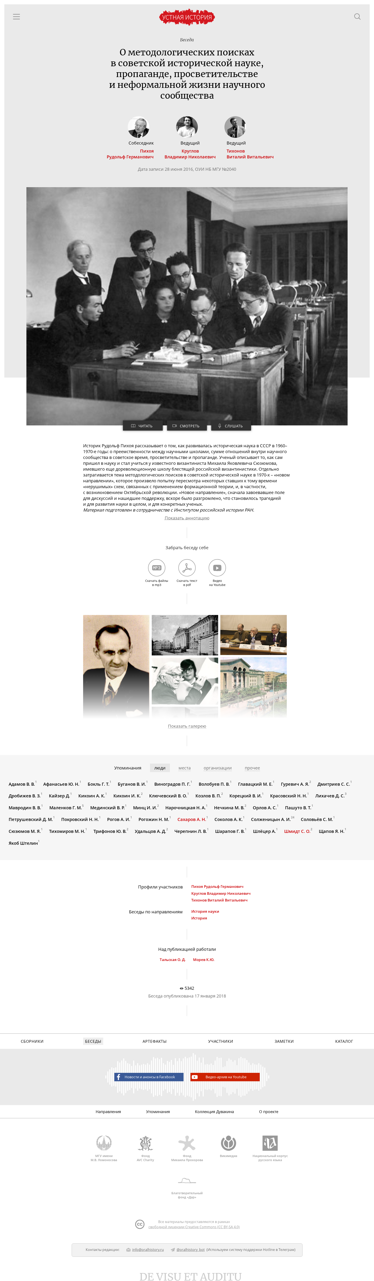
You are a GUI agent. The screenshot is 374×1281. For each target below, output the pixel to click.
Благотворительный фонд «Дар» (187, 1195)
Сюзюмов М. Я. (25, 831)
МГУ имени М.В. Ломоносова (104, 1158)
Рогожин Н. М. (154, 819)
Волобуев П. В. (214, 784)
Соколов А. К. (228, 819)
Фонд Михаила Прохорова (187, 1158)
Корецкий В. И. (245, 796)
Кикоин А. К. (91, 796)
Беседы (93, 1041)
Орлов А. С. (265, 807)
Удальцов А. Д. (150, 831)
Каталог (344, 1041)
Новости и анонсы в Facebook (150, 1077)
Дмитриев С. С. (334, 784)
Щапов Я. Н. (332, 831)
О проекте (268, 1111)
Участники (220, 1041)
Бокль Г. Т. (99, 784)
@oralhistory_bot (191, 1249)
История (199, 918)
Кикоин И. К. (127, 796)
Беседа (187, 39)
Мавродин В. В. (25, 807)
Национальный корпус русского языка (270, 1158)
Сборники (32, 1041)
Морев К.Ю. (203, 959)
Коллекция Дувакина (214, 1111)
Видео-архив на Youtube (226, 1077)
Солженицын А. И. (271, 819)
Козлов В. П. (208, 796)
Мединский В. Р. (107, 807)
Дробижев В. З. (25, 796)
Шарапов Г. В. (230, 831)
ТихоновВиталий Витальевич (250, 154)
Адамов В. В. (22, 784)
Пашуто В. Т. (298, 807)
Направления (108, 1111)
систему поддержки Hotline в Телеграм (261, 1249)
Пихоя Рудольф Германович (217, 886)
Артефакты (155, 1041)
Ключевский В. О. (168, 796)
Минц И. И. (145, 807)
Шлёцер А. (264, 831)
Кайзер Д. (59, 796)
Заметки (284, 1041)
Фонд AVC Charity (145, 1158)
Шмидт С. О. (297, 831)
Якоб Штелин (23, 843)
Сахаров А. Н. (191, 819)
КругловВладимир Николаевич (190, 154)
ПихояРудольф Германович (130, 154)
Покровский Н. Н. (80, 819)
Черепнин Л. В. (190, 831)
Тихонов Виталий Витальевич (219, 900)
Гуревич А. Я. (295, 784)
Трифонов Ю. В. (110, 831)
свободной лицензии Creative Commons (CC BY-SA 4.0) (194, 1227)
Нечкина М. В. (229, 807)
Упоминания (158, 1111)
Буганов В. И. (132, 784)
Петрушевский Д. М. (31, 819)
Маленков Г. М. (65, 807)
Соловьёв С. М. (317, 819)
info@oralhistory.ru (148, 1249)
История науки (205, 911)
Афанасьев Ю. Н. (61, 784)
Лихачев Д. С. (330, 796)
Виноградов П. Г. (172, 784)
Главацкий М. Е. (255, 784)
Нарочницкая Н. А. (185, 807)
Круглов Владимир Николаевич (221, 893)
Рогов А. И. (118, 819)
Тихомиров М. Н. (67, 831)
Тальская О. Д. (173, 959)
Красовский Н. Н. (288, 796)
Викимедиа (228, 1156)
